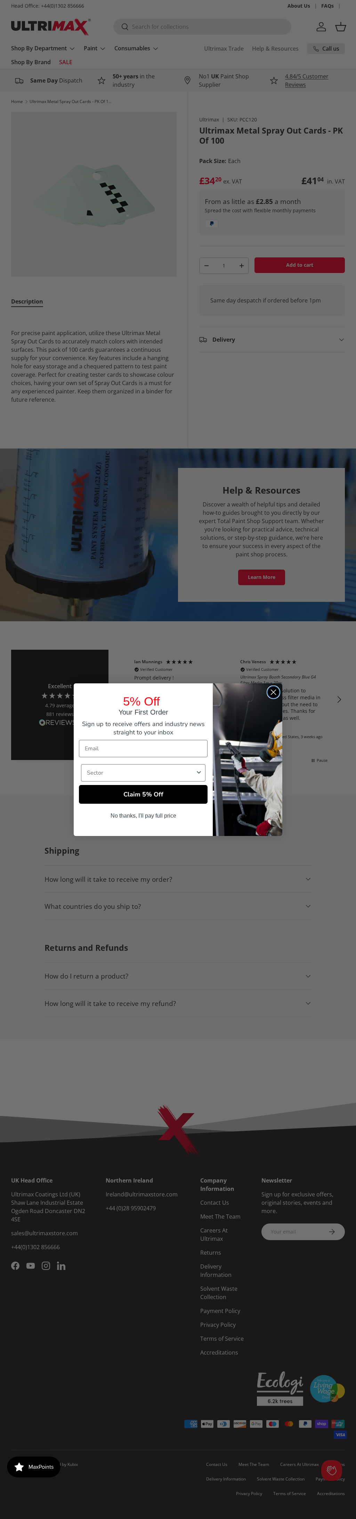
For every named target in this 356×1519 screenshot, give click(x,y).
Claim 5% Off (143, 794)
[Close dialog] (273, 692)
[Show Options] (198, 773)
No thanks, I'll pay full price (143, 816)
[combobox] (141, 773)
